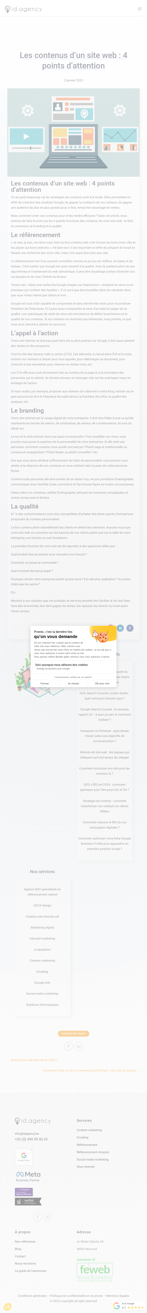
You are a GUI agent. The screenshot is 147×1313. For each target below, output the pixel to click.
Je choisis (73, 683)
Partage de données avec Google (53, 668)
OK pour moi (102, 683)
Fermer (45, 683)
